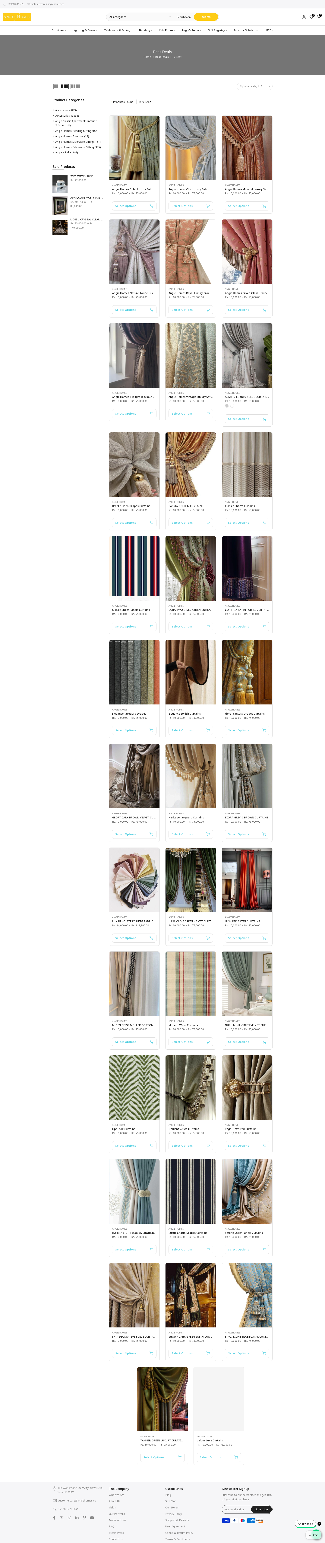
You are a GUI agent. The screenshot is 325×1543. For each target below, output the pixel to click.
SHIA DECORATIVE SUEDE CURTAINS (135, 1336)
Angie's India (190, 30)
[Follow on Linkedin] (77, 1517)
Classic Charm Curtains (240, 506)
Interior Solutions (245, 30)
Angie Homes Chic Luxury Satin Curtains (194, 189)
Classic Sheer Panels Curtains (131, 610)
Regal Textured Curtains (240, 1129)
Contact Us (116, 1539)
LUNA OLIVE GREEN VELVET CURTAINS (193, 921)
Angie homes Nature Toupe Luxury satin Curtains (144, 293)
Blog (168, 1495)
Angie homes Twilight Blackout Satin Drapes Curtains (146, 397)
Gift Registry (216, 30)
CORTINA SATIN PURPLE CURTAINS (247, 610)
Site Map (170, 1501)
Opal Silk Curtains (123, 1129)
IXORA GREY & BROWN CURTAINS (246, 817)
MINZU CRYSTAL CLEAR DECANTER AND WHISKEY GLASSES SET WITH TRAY (86, 219)
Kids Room (166, 30)
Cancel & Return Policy (179, 1533)
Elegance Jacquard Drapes (129, 713)
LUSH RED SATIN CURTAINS (242, 921)
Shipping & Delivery (177, 1520)
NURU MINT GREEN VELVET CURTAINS (249, 1025)
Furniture (58, 30)
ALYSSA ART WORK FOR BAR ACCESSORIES (86, 198)
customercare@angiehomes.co (47, 4)
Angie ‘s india (66, 152)
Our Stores (172, 1507)
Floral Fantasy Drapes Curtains (245, 713)
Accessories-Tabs (67, 115)
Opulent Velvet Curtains (184, 1129)
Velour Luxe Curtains (210, 1440)
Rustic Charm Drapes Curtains (188, 1233)
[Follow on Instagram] (69, 1517)
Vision (112, 1507)
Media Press (116, 1533)
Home (147, 57)
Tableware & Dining (117, 30)
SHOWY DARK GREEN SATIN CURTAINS (193, 1336)
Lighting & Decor (84, 30)
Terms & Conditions (177, 1539)
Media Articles (117, 1520)
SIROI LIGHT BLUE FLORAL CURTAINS (249, 1336)
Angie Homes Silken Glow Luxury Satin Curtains (255, 293)
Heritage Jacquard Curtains (186, 817)
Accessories (66, 110)
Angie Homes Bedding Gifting (76, 131)
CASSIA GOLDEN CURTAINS (186, 506)
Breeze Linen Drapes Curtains (131, 506)
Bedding (144, 30)
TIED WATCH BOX (81, 176)
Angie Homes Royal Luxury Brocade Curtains (197, 293)
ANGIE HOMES (119, 185)
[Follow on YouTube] (92, 1517)
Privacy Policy (173, 1514)
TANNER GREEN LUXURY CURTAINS (162, 1440)
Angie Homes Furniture (72, 136)
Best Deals (162, 57)
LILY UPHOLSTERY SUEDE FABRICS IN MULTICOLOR (144, 921)
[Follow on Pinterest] (84, 1517)
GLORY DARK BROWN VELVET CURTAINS (137, 817)
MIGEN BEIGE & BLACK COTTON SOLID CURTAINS (144, 1025)
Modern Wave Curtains (183, 1025)
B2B (268, 30)
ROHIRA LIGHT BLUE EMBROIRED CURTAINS (140, 1233)
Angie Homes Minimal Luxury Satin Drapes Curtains (258, 189)
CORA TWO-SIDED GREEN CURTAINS (192, 610)
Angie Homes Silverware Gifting (78, 141)
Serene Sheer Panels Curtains (244, 1233)
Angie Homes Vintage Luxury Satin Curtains (197, 397)
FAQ (111, 1526)
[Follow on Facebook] (54, 1517)
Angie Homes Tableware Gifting (78, 147)
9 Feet (146, 102)
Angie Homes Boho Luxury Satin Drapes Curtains (143, 189)
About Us (114, 1501)
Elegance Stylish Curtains (185, 713)
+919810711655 (15, 4)
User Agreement (175, 1526)
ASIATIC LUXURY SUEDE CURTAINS (247, 397)
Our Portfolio (117, 1514)
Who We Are (116, 1495)
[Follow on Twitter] (62, 1517)
